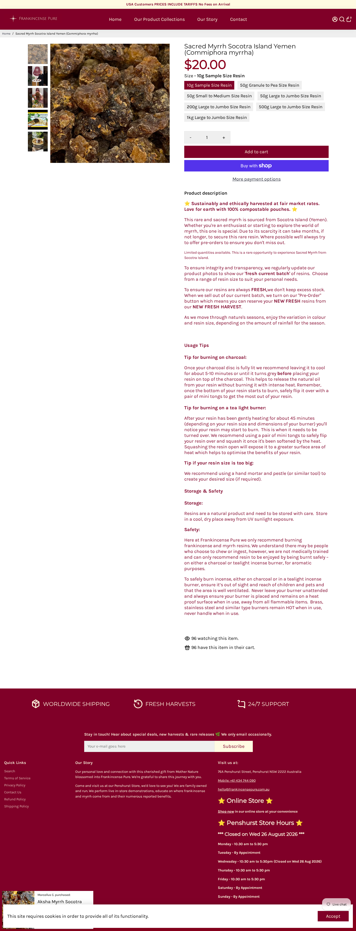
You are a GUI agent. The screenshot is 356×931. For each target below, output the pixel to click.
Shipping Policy (16, 806)
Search (9, 771)
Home (115, 19)
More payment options (256, 179)
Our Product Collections (159, 19)
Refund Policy (15, 799)
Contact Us (12, 792)
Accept (333, 916)
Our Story (207, 19)
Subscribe (233, 746)
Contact (238, 19)
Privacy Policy (14, 785)
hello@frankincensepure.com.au (243, 789)
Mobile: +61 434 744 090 (237, 780)
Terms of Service (17, 778)
